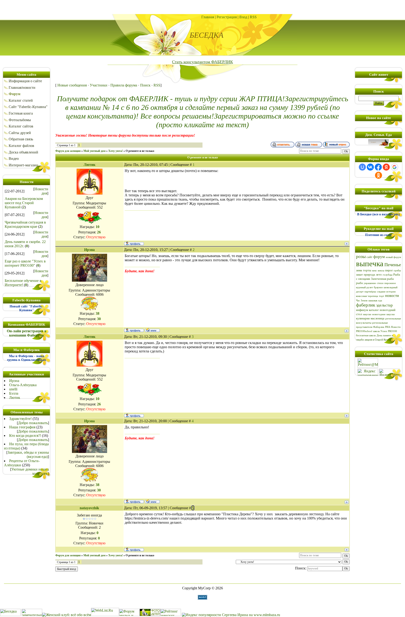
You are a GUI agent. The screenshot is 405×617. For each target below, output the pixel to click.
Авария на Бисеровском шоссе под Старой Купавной (24, 203)
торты (367, 270)
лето (379, 274)
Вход (243, 17)
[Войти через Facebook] (378, 167)
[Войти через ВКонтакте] (370, 167)
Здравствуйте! (20, 419)
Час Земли (362, 300)
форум (379, 256)
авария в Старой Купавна (379, 339)
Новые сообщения (72, 85)
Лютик (14, 398)
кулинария (363, 318)
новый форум (393, 257)
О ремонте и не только (140, 151)
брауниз (378, 287)
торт (381, 296)
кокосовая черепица (367, 296)
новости (392, 295)
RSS (253, 17)
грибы (397, 270)
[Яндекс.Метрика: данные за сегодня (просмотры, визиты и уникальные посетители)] (389, 372)
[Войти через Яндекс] (386, 167)
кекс (374, 270)
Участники (98, 85)
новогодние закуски (383, 314)
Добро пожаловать (33, 423)
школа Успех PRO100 (385, 331)
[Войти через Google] (394, 167)
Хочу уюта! (115, 151)
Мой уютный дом (94, 151)
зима (359, 270)
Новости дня (41, 191)
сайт (369, 257)
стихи (380, 283)
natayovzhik (89, 508)
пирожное (390, 283)
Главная (207, 17)
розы (361, 256)
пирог (389, 270)
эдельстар (384, 305)
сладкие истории (386, 291)
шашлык (372, 300)
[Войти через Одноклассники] (378, 175)
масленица (377, 318)
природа (369, 274)
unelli (13, 389)
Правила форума (123, 85)
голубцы (387, 274)
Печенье (392, 264)
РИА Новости (393, 327)
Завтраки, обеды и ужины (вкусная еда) (28, 454)
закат (359, 274)
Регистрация (227, 17)
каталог (374, 310)
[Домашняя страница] (152, 330)
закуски (367, 314)
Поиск (145, 85)
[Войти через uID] (362, 167)
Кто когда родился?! (25, 436)
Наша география (22, 427)
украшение (370, 283)
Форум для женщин (68, 151)
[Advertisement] (202, 7)
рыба (359, 283)
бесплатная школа (366, 335)
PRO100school (364, 331)
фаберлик (365, 304)
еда (380, 300)
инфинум (362, 310)
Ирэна (14, 381)
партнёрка (370, 291)
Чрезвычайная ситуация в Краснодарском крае (25, 224)
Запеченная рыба (382, 278)
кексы (381, 270)
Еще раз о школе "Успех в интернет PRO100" (25, 263)
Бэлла (13, 393)
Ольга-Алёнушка (23, 385)
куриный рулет (364, 287)
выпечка (369, 263)
